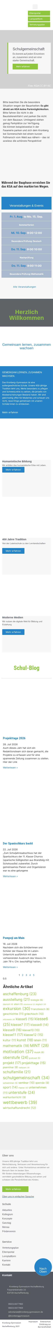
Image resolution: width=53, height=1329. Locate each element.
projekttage (34, 1063)
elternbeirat (29, 1004)
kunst (25, 1040)
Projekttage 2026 (14, 738)
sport (10, 1087)
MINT (39, 1045)
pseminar (10, 1067)
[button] (35, 6)
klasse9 (12, 1030)
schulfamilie (17, 1072)
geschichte (13, 1014)
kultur (9, 1040)
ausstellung (16, 999)
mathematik (16, 1046)
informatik (9, 1019)
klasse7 (20, 1025)
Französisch (40, 1009)
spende (42, 1082)
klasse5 (25, 1019)
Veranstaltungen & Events (26, 205)
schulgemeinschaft (26, 1077)
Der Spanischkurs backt (18, 843)
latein (40, 1040)
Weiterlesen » (10, 767)
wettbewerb (20, 1102)
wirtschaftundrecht (19, 1108)
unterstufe (21, 1092)
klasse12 (33, 1035)
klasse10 (31, 1030)
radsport (24, 1067)
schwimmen (10, 1083)
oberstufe (15, 1057)
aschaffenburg (20, 994)
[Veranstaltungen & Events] (26, 201)
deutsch (8, 1004)
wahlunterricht (14, 1097)
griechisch (34, 1014)
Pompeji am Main (13, 938)
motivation (18, 1051)
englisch (41, 1004)
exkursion (16, 1008)
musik (39, 1052)
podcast (34, 1058)
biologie (37, 1000)
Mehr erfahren (24, 66)
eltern (18, 1004)
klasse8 (39, 1025)
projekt (12, 1063)
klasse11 (13, 1035)
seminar (26, 1082)
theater (23, 1088)
